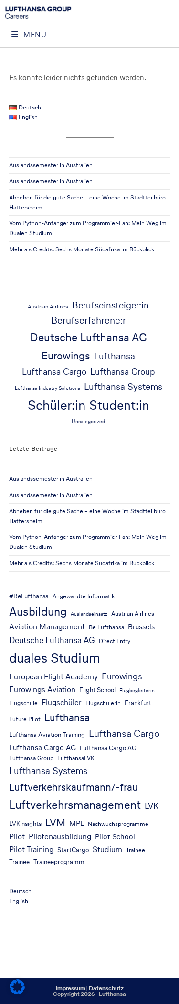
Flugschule (23, 703)
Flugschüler (62, 702)
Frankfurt (138, 702)
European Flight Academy (53, 676)
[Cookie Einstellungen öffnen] (17, 992)
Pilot (17, 836)
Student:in (119, 405)
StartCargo (73, 850)
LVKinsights (25, 823)
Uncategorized (88, 421)
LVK (151, 806)
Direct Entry (114, 641)
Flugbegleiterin (137, 690)
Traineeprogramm (58, 861)
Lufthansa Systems (123, 386)
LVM (55, 822)
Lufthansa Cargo (54, 371)
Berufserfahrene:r (88, 320)
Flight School (97, 690)
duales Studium (54, 657)
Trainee (135, 850)
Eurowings (66, 355)
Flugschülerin (103, 703)
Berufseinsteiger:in (110, 305)
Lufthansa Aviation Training (47, 734)
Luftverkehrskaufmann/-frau (73, 787)
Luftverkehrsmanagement (75, 805)
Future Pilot (25, 719)
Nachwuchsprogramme (118, 824)
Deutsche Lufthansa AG (88, 337)
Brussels (141, 627)
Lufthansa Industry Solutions (47, 388)
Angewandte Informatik (84, 596)
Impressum (70, 988)
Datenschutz (106, 988)
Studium (107, 849)
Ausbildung (38, 611)
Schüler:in (56, 405)
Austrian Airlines (48, 306)
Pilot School (115, 837)
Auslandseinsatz (89, 613)
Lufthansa (114, 356)
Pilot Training (31, 849)
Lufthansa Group (122, 371)
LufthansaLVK (76, 758)
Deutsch (20, 891)
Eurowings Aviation (42, 689)
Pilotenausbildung (60, 836)
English (18, 901)
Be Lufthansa (106, 627)
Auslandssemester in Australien (51, 165)
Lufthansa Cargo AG (42, 748)
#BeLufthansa (29, 596)
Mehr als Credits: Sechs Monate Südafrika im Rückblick (81, 249)
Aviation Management (47, 626)
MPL (76, 823)
